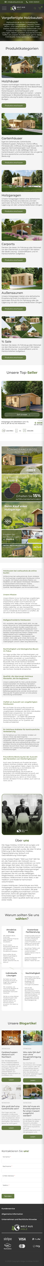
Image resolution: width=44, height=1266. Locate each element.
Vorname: (7, 1157)
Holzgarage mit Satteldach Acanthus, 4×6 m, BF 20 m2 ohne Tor (15, 423)
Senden (8, 1196)
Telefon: (6, 1185)
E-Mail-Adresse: (9, 1176)
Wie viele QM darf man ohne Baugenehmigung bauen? (32, 1055)
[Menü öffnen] (4, 8)
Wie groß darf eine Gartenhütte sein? (11, 1107)
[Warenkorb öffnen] (39, 8)
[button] (41, 407)
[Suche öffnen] (35, 8)
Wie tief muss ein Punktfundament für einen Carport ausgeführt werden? (31, 1111)
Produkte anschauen (14, 106)
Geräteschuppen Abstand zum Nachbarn (10, 1054)
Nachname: (7, 1166)
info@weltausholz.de (15, 2)
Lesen (11, 1080)
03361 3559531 (34, 2)
